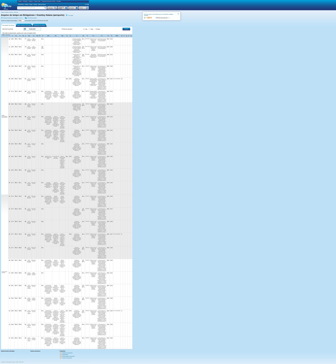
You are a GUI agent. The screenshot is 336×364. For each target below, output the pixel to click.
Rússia (31, 4)
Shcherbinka (65, 354)
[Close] (178, 14)
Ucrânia (35, 4)
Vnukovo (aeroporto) (67, 358)
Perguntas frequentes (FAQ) (48, 1)
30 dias (98, 29)
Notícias (31, 1)
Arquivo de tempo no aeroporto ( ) (13, 18)
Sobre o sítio (37, 1)
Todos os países (42, 4)
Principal (25, 1)
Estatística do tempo (39, 25)
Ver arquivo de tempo (8, 25)
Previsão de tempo (32, 18)
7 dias (91, 29)
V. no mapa (70, 15)
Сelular (20, 1)
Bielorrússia (21, 4)
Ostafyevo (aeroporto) (67, 353)
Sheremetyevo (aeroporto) (68, 356)
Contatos (59, 1)
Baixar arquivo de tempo (24, 25)
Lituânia (26, 4)
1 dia (85, 29)
